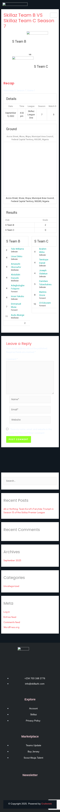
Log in (7, 611)
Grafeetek (46, 803)
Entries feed (10, 617)
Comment (12, 359)
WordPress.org (11, 627)
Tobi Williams (17, 249)
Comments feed (12, 622)
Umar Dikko (16, 256)
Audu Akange (17, 315)
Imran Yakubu (17, 296)
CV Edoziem (45, 303)
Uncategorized (11, 586)
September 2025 (12, 560)
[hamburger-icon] (54, 15)
